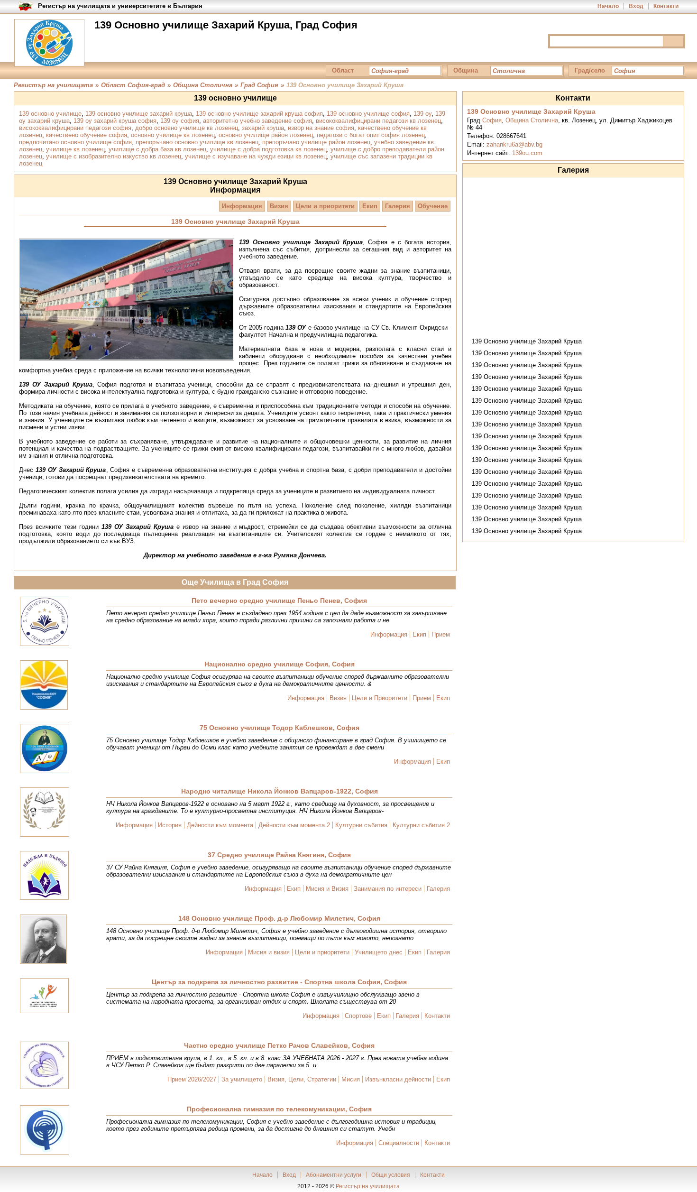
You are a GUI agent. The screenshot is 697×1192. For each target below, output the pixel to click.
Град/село (590, 70)
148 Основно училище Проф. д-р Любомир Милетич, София (279, 918)
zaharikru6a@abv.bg (514, 144)
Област (343, 70)
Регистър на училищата (368, 1186)
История (170, 825)
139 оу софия (179, 120)
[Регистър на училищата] (49, 42)
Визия (279, 206)
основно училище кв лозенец (173, 135)
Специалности (398, 1142)
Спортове (358, 1015)
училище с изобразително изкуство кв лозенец (113, 156)
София (492, 120)
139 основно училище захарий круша (138, 113)
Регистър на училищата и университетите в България (120, 5)
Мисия (350, 1079)
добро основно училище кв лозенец (186, 127)
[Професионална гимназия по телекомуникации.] (44, 1130)
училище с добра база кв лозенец (157, 149)
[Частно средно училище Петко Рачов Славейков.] (44, 1066)
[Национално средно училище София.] (44, 685)
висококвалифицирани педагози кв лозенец (378, 120)
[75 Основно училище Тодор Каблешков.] (44, 749)
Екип (369, 206)
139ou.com (527, 153)
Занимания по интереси (388, 888)
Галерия (397, 206)
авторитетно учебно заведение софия (257, 120)
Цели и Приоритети (379, 698)
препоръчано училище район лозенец (316, 142)
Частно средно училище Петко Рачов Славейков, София (279, 1045)
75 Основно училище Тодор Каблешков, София (279, 727)
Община (465, 70)
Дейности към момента (220, 825)
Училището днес (379, 952)
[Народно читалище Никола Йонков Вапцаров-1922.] (44, 812)
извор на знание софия (321, 127)
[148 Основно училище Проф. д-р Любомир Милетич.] (43, 940)
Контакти (666, 6)
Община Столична (531, 120)
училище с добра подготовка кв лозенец (268, 149)
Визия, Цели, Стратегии (301, 1079)
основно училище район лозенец (266, 135)
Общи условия (390, 1175)
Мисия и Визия (327, 888)
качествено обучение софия (86, 135)
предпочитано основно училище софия (75, 142)
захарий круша (263, 127)
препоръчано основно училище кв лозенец (197, 142)
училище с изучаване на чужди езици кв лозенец (256, 156)
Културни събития (361, 825)
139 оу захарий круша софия (114, 120)
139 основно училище (50, 113)
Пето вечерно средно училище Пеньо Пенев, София (279, 600)
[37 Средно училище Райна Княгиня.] (44, 876)
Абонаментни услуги (333, 1175)
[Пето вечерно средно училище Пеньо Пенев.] (44, 622)
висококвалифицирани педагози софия (75, 127)
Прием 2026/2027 (191, 1079)
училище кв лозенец (75, 149)
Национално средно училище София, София (279, 664)
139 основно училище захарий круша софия (259, 113)
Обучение (433, 206)
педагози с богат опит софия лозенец (371, 135)
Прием (440, 634)
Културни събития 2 (421, 825)
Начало (608, 6)
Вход (636, 6)
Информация (242, 206)
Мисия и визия (269, 952)
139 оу (422, 113)
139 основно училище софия (368, 113)
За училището (241, 1079)
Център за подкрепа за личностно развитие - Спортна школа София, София (279, 982)
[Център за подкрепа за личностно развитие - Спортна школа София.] (44, 996)
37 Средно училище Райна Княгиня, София (279, 855)
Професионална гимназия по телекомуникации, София (279, 1109)
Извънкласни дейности (398, 1079)
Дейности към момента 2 (294, 825)
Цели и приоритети (325, 206)
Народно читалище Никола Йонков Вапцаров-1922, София (279, 791)
